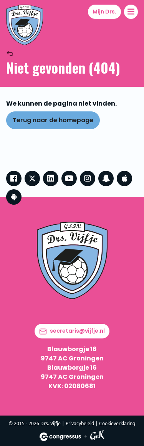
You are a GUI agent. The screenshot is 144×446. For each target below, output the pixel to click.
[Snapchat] (106, 178)
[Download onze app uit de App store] (124, 178)
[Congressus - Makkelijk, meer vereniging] (60, 437)
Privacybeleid (80, 423)
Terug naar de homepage (53, 120)
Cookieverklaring (117, 423)
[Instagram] (87, 178)
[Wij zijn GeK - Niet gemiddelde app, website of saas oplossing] (97, 436)
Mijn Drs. (104, 11)
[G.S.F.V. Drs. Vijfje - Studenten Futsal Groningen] (24, 25)
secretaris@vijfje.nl (77, 331)
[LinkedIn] (50, 178)
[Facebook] (14, 178)
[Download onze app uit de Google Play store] (14, 197)
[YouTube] (69, 178)
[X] (32, 178)
